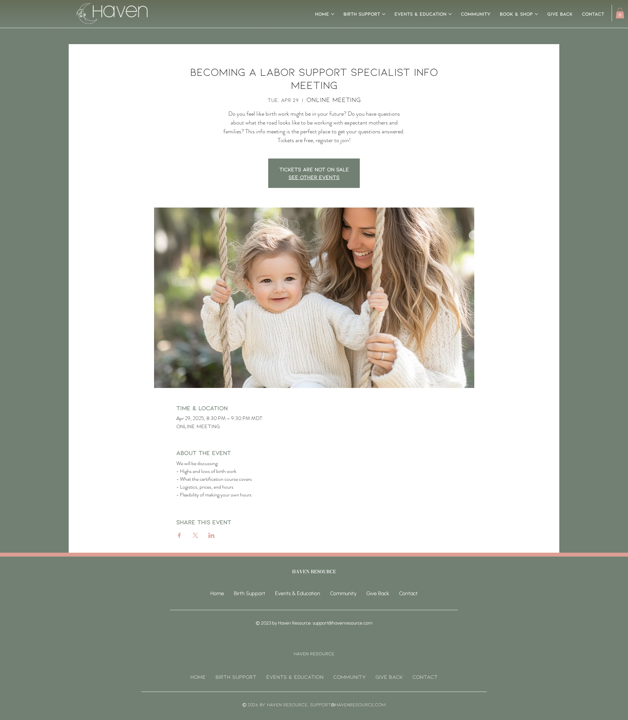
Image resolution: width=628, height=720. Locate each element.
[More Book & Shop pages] (536, 14)
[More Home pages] (332, 14)
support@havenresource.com (342, 623)
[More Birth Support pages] (383, 14)
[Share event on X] (195, 535)
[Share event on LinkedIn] (211, 535)
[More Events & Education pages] (450, 14)
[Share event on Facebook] (179, 535)
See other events (314, 177)
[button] (620, 13)
